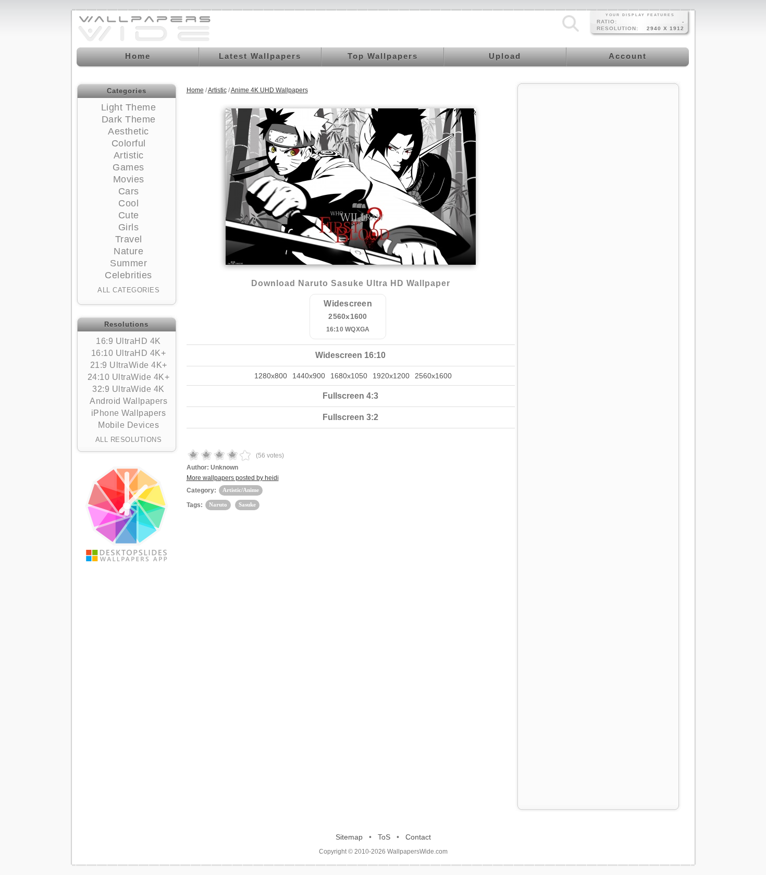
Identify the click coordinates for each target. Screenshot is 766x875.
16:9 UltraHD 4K (128, 341)
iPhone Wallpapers (128, 413)
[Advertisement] (598, 246)
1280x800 (270, 376)
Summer (128, 263)
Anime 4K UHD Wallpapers (269, 90)
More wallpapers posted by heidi (233, 478)
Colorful (129, 143)
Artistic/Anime (241, 490)
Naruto (218, 504)
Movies (128, 179)
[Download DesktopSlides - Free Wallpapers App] (126, 513)
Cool (128, 203)
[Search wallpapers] (570, 31)
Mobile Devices (128, 425)
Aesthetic (128, 131)
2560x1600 (433, 376)
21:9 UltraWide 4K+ (128, 365)
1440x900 (308, 376)
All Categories (128, 290)
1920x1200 (391, 376)
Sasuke (247, 504)
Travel (128, 239)
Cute (128, 215)
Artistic (129, 155)
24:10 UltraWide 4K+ (129, 377)
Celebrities (128, 275)
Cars (128, 191)
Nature (128, 251)
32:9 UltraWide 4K (128, 389)
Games (128, 167)
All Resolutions (128, 439)
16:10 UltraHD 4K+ (128, 353)
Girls (128, 227)
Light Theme (128, 107)
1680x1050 (348, 376)
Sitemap (349, 837)
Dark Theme (129, 119)
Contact (418, 837)
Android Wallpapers (128, 401)
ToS (384, 837)
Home (195, 90)
